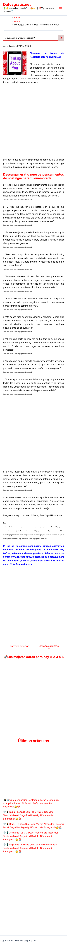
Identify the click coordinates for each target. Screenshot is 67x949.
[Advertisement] (33, 121)
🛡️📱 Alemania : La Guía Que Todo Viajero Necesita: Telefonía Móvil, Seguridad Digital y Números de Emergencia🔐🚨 (30, 836)
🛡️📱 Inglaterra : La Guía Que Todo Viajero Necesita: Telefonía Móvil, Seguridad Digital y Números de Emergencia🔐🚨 (30, 848)
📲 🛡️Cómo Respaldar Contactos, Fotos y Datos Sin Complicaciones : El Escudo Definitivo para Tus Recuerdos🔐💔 (31, 803)
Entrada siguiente (49, 647)
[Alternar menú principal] (60, 7)
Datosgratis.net (17, 4)
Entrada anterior (18, 646)
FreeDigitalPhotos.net (51, 515)
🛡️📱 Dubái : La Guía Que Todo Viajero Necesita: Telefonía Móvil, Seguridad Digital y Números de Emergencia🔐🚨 (28, 815)
